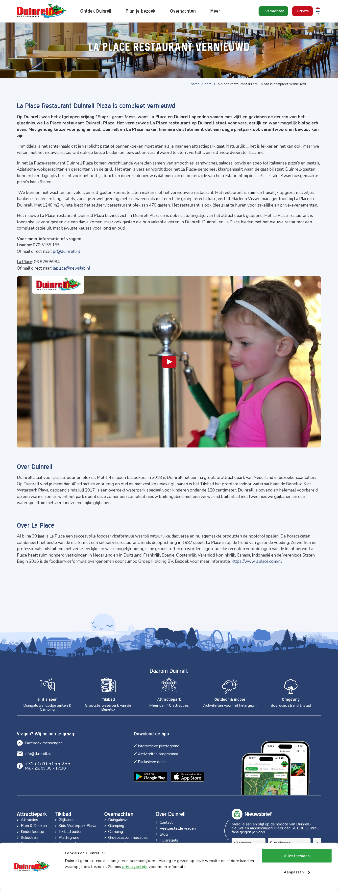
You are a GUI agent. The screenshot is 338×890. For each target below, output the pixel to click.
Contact (166, 822)
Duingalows (118, 819)
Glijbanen (66, 819)
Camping (115, 831)
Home (195, 84)
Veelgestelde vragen (178, 828)
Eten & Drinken (34, 825)
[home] (41, 11)
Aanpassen (294, 871)
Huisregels (169, 840)
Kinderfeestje (32, 831)
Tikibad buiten (70, 831)
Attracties (29, 819)
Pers (208, 84)
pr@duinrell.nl (66, 251)
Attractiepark (32, 814)
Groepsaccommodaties (128, 837)
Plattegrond (69, 837)
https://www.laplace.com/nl (257, 561)
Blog (164, 834)
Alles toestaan (297, 855)
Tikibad (63, 814)
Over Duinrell (171, 814)
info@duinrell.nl (38, 753)
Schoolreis (30, 837)
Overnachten (118, 814)
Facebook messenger (43, 743)
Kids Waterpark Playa (77, 825)
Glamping (116, 825)
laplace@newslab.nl (71, 268)
